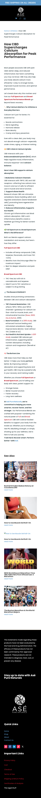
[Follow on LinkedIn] (14, 746)
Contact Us (8, 740)
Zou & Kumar (11, 318)
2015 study (27, 321)
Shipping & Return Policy (14, 779)
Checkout (8, 769)
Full (19, 417)
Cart (6, 765)
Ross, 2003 (30, 315)
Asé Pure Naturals (14, 402)
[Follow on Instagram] (5, 746)
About (6, 737)
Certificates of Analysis (13, 783)
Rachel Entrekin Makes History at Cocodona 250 (19, 487)
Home (6, 31)
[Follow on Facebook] (10, 746)
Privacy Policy (9, 760)
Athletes (13, 31)
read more (8, 490)
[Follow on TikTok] (18, 746)
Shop (6, 734)
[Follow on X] (22, 746)
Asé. (17, 441)
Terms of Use (9, 774)
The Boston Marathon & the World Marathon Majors (19, 611)
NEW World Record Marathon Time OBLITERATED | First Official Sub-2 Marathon (19, 575)
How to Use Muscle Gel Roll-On (17, 523)
